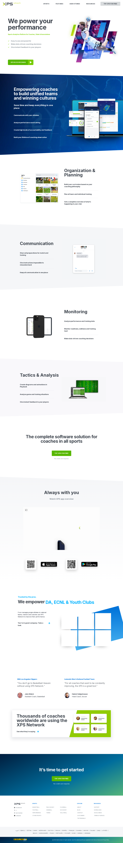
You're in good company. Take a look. (30, 624)
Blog (78, 810)
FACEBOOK (19, 807)
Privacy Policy (106, 839)
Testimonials (81, 818)
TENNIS (48, 812)
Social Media (98, 812)
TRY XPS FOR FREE (61, 453)
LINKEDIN (18, 815)
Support (96, 807)
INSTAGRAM (19, 813)
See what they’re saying (26, 731)
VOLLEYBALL (63, 812)
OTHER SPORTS (37, 815)
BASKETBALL (36, 807)
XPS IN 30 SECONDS (18, 62)
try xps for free (61, 779)
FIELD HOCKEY (50, 807)
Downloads (97, 810)
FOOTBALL (35, 810)
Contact (80, 812)
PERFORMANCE (37, 812)
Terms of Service (99, 815)
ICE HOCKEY (63, 810)
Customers (80, 815)
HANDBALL (49, 810)
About (79, 807)
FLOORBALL (63, 807)
